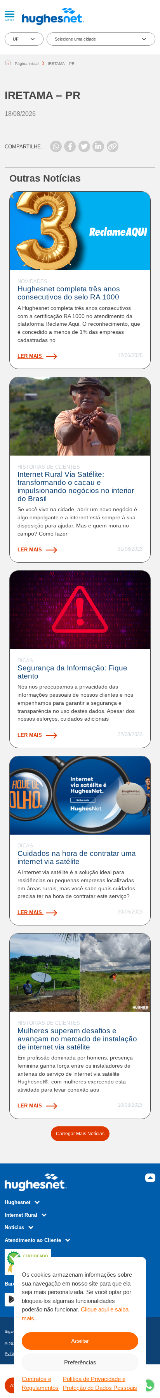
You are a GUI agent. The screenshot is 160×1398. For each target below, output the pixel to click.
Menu (9, 20)
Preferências (80, 1362)
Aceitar (80, 1341)
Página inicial (26, 63)
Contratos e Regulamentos (40, 1383)
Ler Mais (30, 356)
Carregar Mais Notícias (80, 1133)
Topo (150, 1178)
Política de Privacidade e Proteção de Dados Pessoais (100, 1383)
